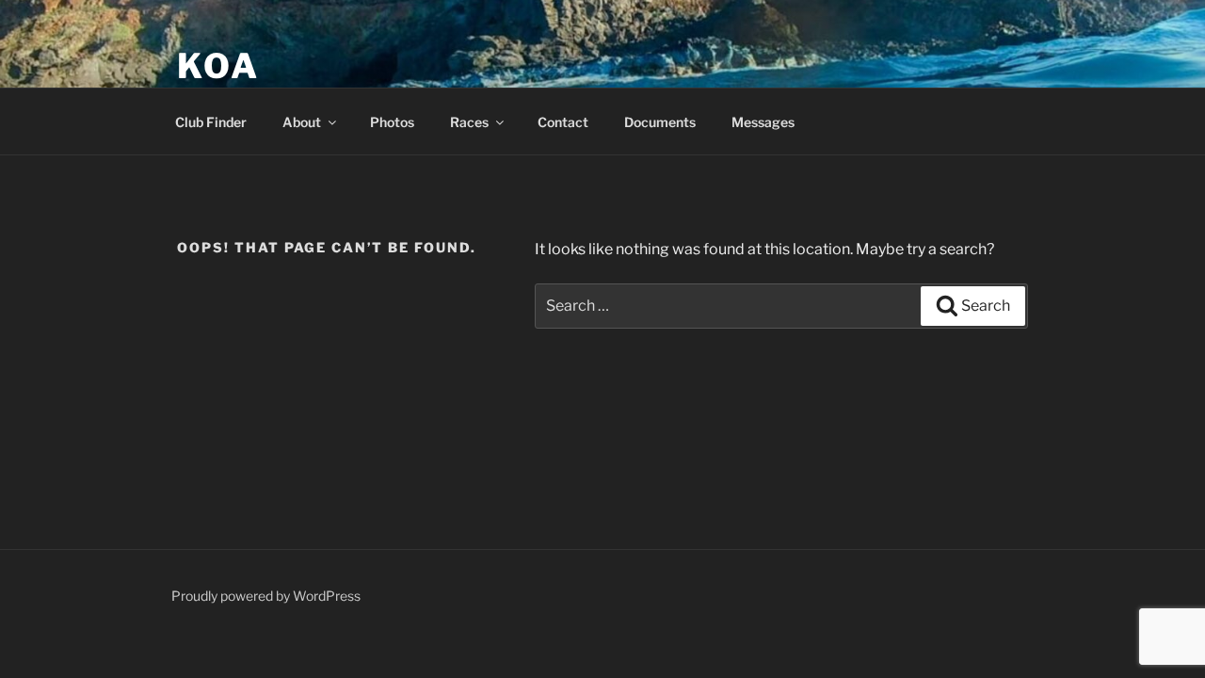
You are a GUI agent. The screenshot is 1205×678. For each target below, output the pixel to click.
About (301, 122)
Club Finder (211, 122)
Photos (392, 122)
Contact (563, 122)
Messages (763, 122)
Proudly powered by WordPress (266, 596)
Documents (660, 122)
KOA (218, 66)
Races (469, 122)
